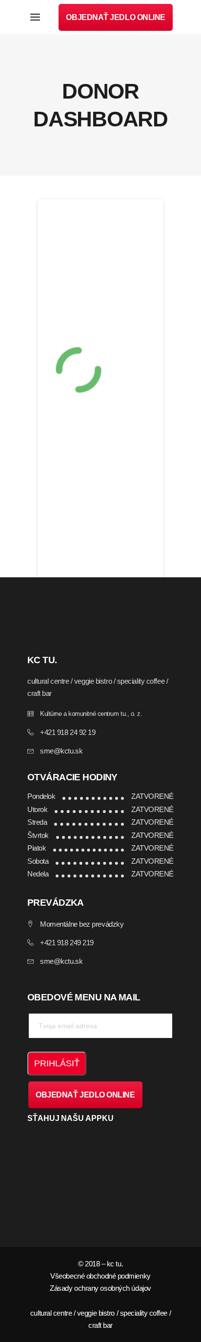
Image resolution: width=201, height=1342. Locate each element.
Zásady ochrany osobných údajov (100, 1288)
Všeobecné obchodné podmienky (100, 1276)
